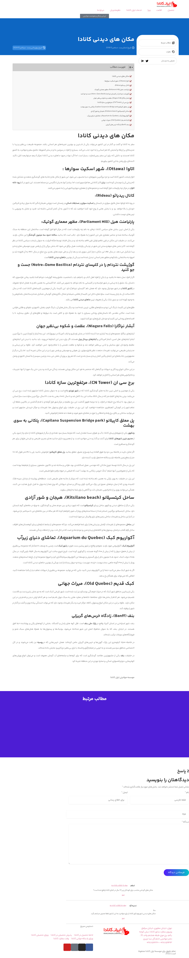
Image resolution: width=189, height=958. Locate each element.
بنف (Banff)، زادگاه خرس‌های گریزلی (117, 124)
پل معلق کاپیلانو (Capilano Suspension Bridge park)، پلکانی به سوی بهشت (104, 107)
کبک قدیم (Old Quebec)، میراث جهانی (115, 120)
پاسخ (123, 895)
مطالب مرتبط (166, 42)
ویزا (149, 10)
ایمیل (124, 793)
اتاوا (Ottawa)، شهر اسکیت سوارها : (116, 81)
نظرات (168, 51)
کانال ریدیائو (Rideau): (122, 85)
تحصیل (171, 10)
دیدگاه (185, 822)
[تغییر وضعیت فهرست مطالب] (129, 67)
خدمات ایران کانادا (134, 10)
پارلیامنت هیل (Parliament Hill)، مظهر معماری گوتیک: (111, 89)
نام (187, 793)
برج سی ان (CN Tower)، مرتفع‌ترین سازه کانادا (113, 102)
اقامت (159, 10)
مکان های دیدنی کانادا (120, 76)
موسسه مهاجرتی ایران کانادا (122, 677)
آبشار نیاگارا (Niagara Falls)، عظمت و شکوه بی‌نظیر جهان (111, 98)
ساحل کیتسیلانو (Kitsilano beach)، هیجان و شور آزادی (110, 111)
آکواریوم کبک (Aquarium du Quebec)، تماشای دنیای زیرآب (108, 115)
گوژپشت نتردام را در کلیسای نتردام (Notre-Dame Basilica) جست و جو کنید (105, 94)
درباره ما (100, 10)
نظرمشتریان (115, 10)
